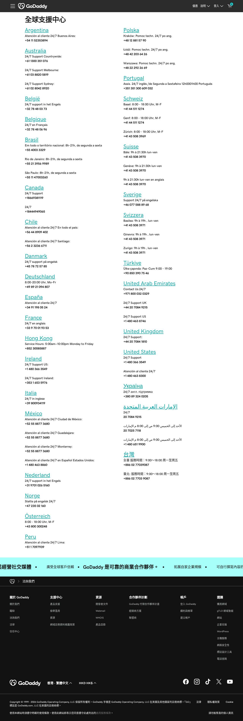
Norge (32, 495)
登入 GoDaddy (188, 604)
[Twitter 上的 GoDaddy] (218, 683)
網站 (219, 617)
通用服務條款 (103, 713)
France (33, 317)
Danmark (36, 256)
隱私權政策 (213, 702)
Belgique (35, 119)
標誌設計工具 (224, 652)
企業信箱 (222, 624)
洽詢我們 (15, 617)
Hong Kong (39, 338)
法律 (12, 624)
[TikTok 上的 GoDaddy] (207, 683)
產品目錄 (101, 624)
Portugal (133, 78)
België (32, 98)
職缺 (12, 611)
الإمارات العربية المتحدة (150, 406)
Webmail (100, 611)
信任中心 (15, 631)
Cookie (229, 702)
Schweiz (133, 98)
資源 (52, 617)
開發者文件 (102, 604)
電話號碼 (222, 658)
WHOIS (100, 617)
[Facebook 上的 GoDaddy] (185, 683)
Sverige (132, 194)
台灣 (128, 454)
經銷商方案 (135, 611)
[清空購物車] (229, 6)
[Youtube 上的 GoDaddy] (229, 683)
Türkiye (132, 262)
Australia (35, 50)
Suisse (131, 146)
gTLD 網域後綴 (225, 611)
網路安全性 (223, 645)
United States (139, 351)
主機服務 (222, 638)
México (33, 413)
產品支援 (55, 604)
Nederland (37, 475)
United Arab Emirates (149, 283)
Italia (31, 392)
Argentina (37, 30)
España (34, 297)
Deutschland (40, 276)
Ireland (33, 358)
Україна (133, 386)
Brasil (31, 139)
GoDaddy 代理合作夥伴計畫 (144, 604)
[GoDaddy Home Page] (25, 683)
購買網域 (222, 604)
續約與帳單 (186, 611)
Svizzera (133, 215)
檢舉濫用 (55, 611)
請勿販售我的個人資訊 (221, 713)
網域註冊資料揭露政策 (62, 624)
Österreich (37, 516)
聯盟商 (132, 617)
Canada (34, 187)
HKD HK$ (86, 682)
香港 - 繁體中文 (57, 682)
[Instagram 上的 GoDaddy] (196, 683)
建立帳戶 (185, 617)
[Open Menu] (11, 6)
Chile (31, 221)
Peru (30, 536)
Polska (131, 30)
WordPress (223, 631)
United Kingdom (143, 331)
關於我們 (15, 604)
